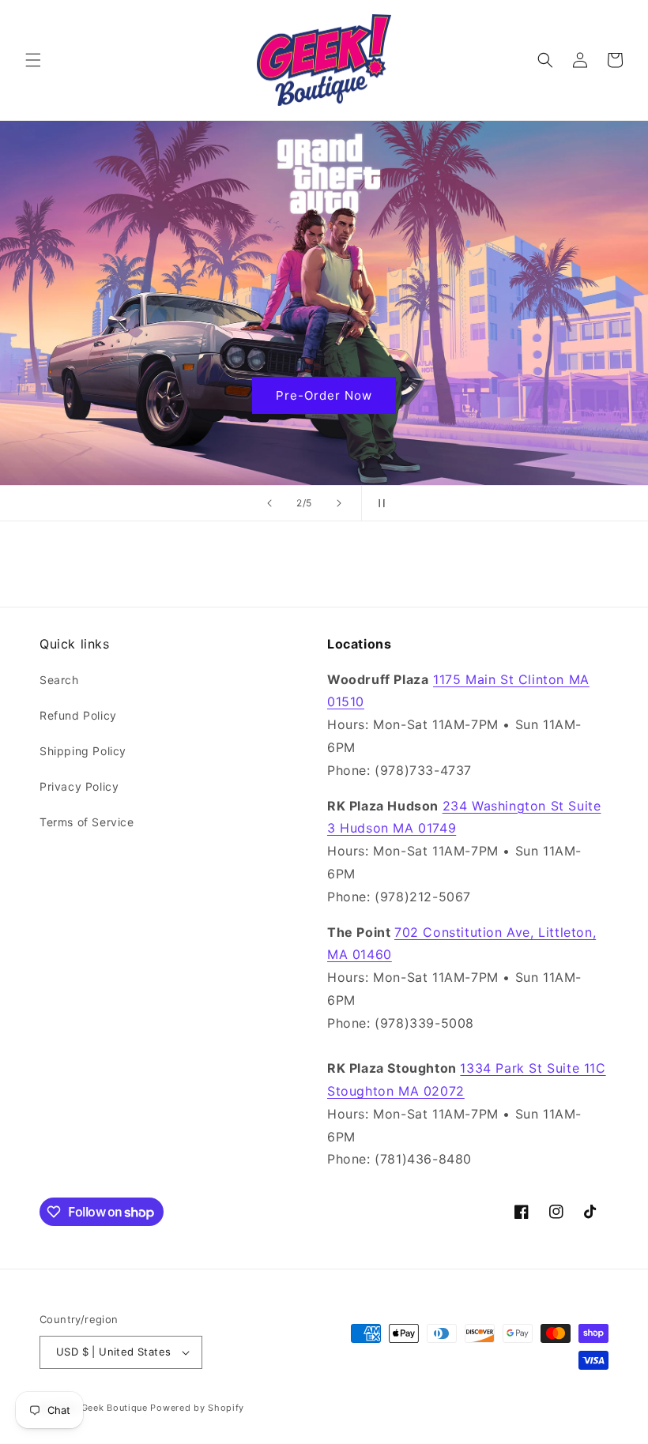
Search (59, 679)
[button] (33, 60)
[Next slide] (339, 503)
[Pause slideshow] (378, 503)
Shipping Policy (83, 751)
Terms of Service (87, 822)
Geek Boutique (114, 1407)
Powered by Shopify (197, 1407)
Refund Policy (78, 715)
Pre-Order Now (324, 394)
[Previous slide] (269, 503)
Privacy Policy (79, 786)
